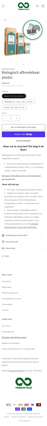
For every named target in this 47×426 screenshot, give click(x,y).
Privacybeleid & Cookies (11, 298)
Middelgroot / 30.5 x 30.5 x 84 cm (19, 102)
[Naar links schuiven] (18, 64)
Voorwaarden (7, 304)
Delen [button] (6, 256)
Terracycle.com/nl (16, 370)
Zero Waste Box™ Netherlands (22, 414)
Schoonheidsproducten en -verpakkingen (18, 349)
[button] (3, 6)
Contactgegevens (24, 420)
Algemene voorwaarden (35, 417)
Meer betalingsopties (23, 140)
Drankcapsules (8, 331)
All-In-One (6, 326)
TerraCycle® (6, 281)
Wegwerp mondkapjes (11, 343)
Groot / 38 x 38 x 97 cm (14, 107)
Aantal (4, 113)
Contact (5, 310)
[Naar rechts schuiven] (29, 64)
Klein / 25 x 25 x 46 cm (14, 96)
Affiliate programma (10, 293)
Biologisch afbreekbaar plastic (14, 337)
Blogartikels (7, 287)
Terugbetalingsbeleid (18, 417)
